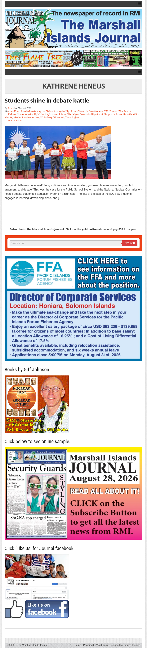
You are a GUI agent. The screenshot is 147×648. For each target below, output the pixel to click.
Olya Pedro (15, 117)
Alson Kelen (14, 111)
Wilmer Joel (58, 117)
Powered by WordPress (95, 645)
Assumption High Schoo (65, 111)
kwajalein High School (35, 114)
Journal (11, 107)
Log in (78, 645)
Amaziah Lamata (28, 111)
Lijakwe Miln (65, 114)
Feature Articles (15, 120)
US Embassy (46, 117)
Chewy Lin (83, 111)
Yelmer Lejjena (72, 117)
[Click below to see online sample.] (73, 493)
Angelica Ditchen (45, 111)
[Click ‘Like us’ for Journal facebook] (73, 586)
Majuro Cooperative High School (88, 114)
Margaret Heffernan (113, 114)
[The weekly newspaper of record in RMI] (73, 28)
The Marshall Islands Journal (31, 645)
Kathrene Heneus (16, 114)
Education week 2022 (98, 111)
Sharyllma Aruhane (30, 117)
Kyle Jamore (52, 114)
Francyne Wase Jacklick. (120, 111)
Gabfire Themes (131, 645)
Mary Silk (127, 114)
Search (130, 243)
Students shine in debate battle (47, 100)
